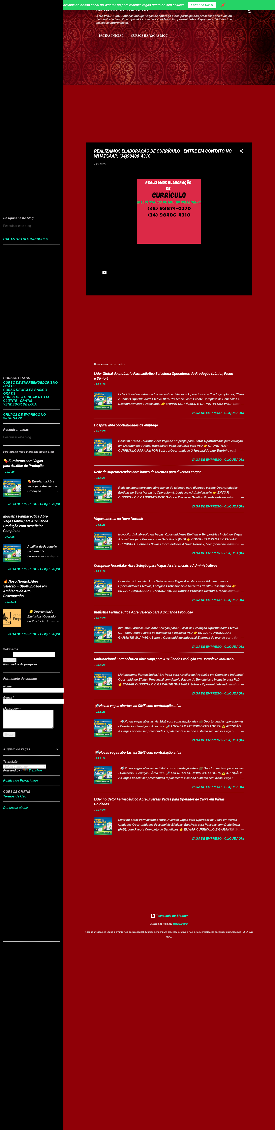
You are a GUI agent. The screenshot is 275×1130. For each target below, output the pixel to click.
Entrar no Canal (202, 5)
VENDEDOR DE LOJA (20, 404)
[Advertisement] (133, 58)
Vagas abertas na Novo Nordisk (118, 519)
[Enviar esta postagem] (104, 274)
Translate (35, 770)
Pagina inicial (111, 35)
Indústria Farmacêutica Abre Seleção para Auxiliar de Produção (143, 612)
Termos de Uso (14, 796)
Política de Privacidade (20, 780)
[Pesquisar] (249, 12)
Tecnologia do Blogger (171, 915)
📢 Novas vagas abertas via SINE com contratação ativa (137, 706)
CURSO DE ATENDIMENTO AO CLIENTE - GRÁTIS (26, 398)
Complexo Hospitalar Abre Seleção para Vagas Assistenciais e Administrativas (155, 565)
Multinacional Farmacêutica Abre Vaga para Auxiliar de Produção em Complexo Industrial (164, 659)
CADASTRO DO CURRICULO (25, 239)
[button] (241, 152)
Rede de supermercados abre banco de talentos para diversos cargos (148, 472)
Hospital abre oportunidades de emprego (126, 425)
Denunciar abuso (15, 807)
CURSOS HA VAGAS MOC (149, 35)
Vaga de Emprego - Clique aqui (218, 413)
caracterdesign (180, 924)
